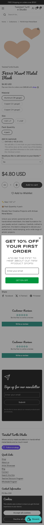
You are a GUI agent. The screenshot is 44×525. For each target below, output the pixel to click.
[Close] (40, 238)
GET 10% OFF (22, 280)
